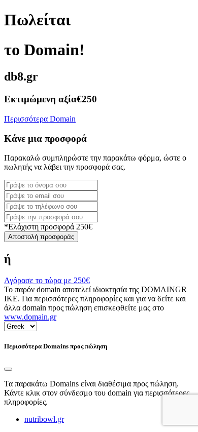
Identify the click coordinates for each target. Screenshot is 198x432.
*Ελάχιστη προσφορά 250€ (48, 226)
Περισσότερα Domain (40, 118)
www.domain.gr (30, 316)
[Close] (8, 369)
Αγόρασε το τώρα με (47, 280)
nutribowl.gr (44, 419)
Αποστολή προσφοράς (41, 237)
